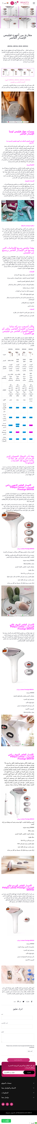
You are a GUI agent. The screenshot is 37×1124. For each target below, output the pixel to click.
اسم (2, 1014)
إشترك (29, 1072)
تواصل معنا (5, 1097)
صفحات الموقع (6, 1083)
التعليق (2, 1031)
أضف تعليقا (30, 1051)
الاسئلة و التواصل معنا (9, 1088)
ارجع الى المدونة (17, 1059)
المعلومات (5, 1093)
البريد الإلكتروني (4, 1023)
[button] (33, 1123)
